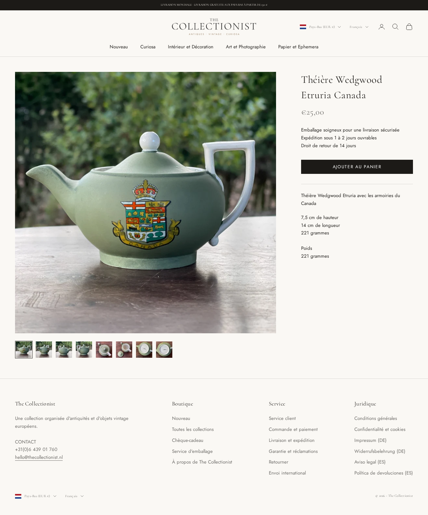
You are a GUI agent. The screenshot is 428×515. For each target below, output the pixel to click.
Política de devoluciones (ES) (383, 472)
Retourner (278, 462)
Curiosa (147, 46)
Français (356, 27)
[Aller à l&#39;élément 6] (124, 349)
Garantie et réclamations (293, 451)
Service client (282, 418)
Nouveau (119, 46)
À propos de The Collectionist (202, 462)
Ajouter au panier (357, 167)
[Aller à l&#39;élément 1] (24, 349)
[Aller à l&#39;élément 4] (84, 349)
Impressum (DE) (370, 440)
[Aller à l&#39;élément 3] (64, 349)
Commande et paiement (293, 429)
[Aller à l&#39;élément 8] (164, 349)
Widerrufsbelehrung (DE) (379, 451)
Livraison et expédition (292, 440)
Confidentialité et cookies (379, 429)
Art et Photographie (246, 46)
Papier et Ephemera (298, 46)
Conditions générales (375, 418)
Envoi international (287, 472)
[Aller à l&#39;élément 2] (44, 349)
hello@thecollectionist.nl (39, 457)
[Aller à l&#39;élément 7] (144, 349)
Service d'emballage (192, 451)
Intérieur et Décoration (190, 46)
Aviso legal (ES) (370, 462)
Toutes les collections (193, 429)
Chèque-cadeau (187, 440)
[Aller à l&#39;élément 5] (104, 349)
